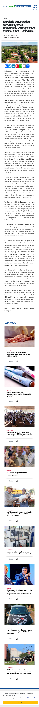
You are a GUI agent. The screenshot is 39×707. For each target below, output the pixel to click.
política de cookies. (31, 698)
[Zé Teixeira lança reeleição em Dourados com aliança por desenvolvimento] (19, 456)
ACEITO (20, 702)
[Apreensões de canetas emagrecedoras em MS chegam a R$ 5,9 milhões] (19, 376)
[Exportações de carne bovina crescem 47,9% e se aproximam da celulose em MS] (19, 336)
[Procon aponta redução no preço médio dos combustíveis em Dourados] (19, 536)
